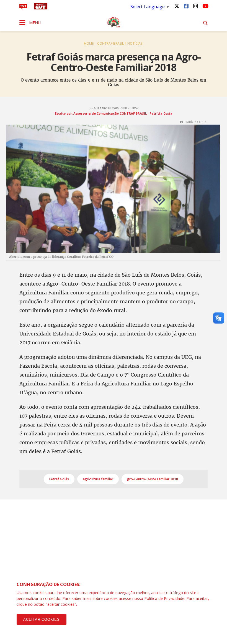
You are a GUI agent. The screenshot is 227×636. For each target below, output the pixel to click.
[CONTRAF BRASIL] (113, 22)
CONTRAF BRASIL (110, 43)
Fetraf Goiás (59, 479)
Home (89, 43)
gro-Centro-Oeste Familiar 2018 (152, 479)
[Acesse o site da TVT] (23, 8)
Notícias (134, 43)
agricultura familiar (98, 479)
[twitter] (176, 6)
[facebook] (186, 6)
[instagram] (195, 6)
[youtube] (205, 6)
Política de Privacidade (164, 598)
